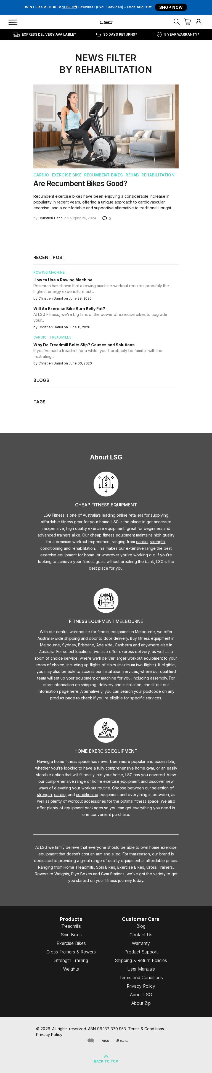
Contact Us (140, 934)
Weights (71, 969)
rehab (132, 175)
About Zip (141, 1003)
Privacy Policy (141, 986)
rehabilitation (157, 175)
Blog (140, 926)
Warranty (141, 943)
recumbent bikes (103, 175)
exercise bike (66, 175)
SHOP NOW (171, 7)
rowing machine (49, 272)
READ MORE (54, 233)
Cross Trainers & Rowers (71, 952)
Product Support (141, 952)
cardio (41, 175)
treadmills (60, 337)
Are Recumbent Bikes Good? (80, 183)
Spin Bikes (71, 934)
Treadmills (71, 926)
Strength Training (71, 960)
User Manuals (141, 969)
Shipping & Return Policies (141, 960)
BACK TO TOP (106, 1061)
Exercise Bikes (71, 943)
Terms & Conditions (146, 1028)
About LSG (141, 994)
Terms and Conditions (141, 977)
